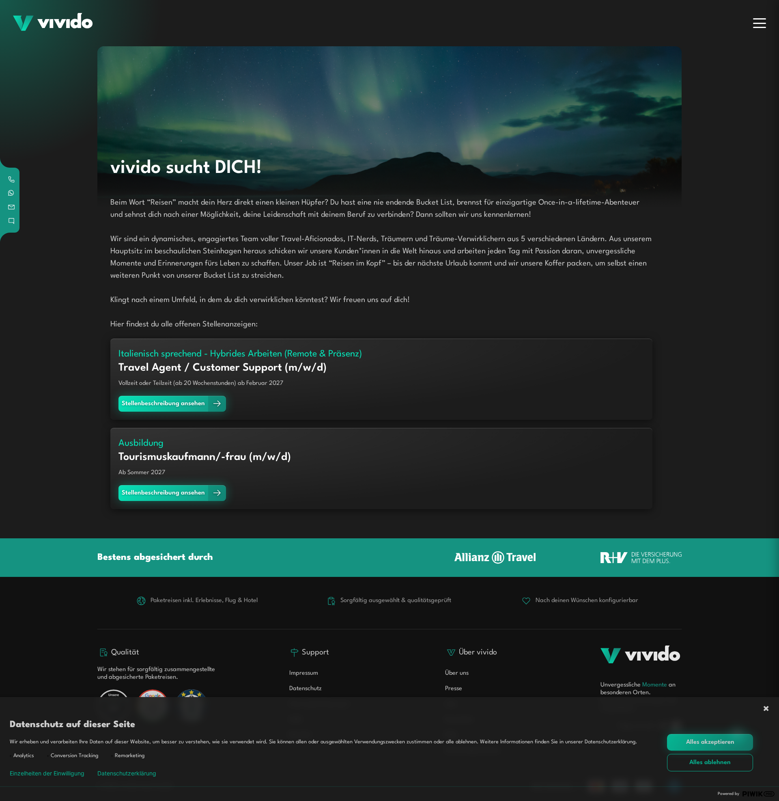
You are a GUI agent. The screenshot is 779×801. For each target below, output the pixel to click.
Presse (453, 689)
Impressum (303, 673)
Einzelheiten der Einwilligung (47, 773)
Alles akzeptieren (710, 742)
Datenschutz (305, 689)
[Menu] (759, 23)
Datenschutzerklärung (126, 773)
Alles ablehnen (710, 763)
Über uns (457, 673)
